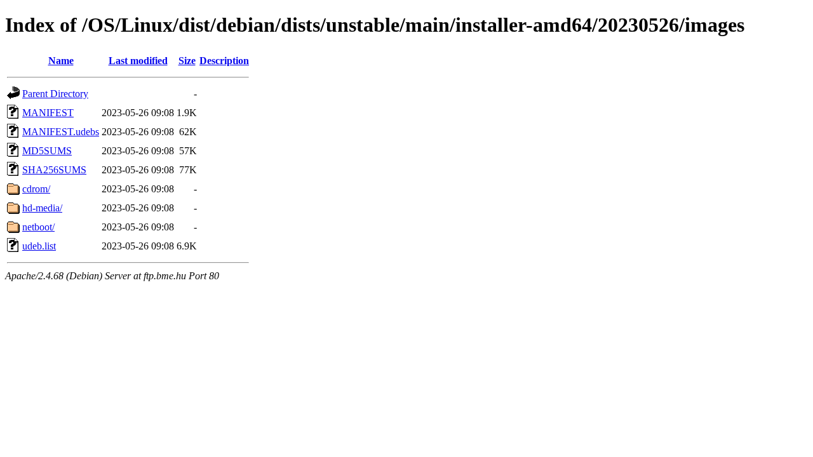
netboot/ (38, 227)
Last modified (138, 60)
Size (187, 60)
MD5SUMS (47, 150)
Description (224, 60)
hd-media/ (42, 207)
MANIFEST (48, 112)
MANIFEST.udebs (60, 131)
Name (61, 60)
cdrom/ (36, 188)
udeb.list (39, 246)
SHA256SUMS (54, 169)
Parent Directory (55, 93)
